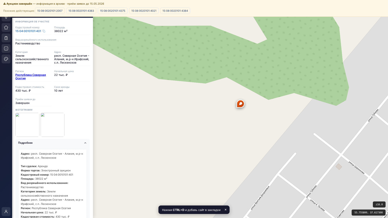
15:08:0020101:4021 (143, 10)
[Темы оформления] (6, 59)
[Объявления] (6, 38)
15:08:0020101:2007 (49, 10)
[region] (194, 109)
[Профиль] (6, 211)
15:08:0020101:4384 (175, 10)
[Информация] (6, 48)
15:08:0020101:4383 (81, 10)
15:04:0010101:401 (28, 31)
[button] (240, 104)
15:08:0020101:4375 (112, 10)
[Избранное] (6, 27)
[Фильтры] (6, 17)
